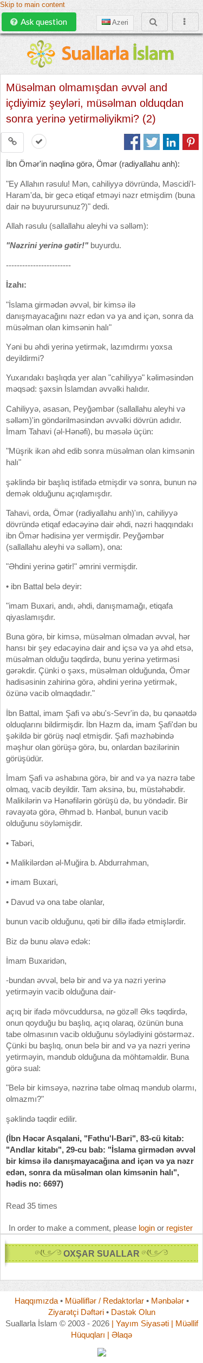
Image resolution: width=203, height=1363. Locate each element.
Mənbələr (167, 1300)
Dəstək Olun (133, 1312)
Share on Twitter (151, 142)
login (147, 1227)
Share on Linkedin (171, 142)
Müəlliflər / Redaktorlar (104, 1300)
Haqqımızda (36, 1300)
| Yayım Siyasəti (140, 1323)
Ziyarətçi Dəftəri (76, 1312)
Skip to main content (32, 5)
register (179, 1227)
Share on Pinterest (190, 142)
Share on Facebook (132, 142)
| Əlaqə (119, 1334)
